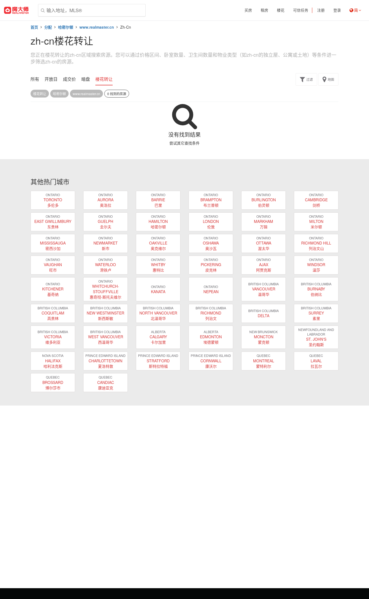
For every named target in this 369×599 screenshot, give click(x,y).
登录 (337, 10)
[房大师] (16, 10)
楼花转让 (104, 79)
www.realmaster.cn (96, 27)
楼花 (280, 10)
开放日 (51, 79)
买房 (248, 10)
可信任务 (300, 10)
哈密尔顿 (65, 27)
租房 (264, 10)
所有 (35, 79)
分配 (48, 27)
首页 (34, 27)
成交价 (69, 79)
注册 (321, 10)
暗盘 (85, 79)
